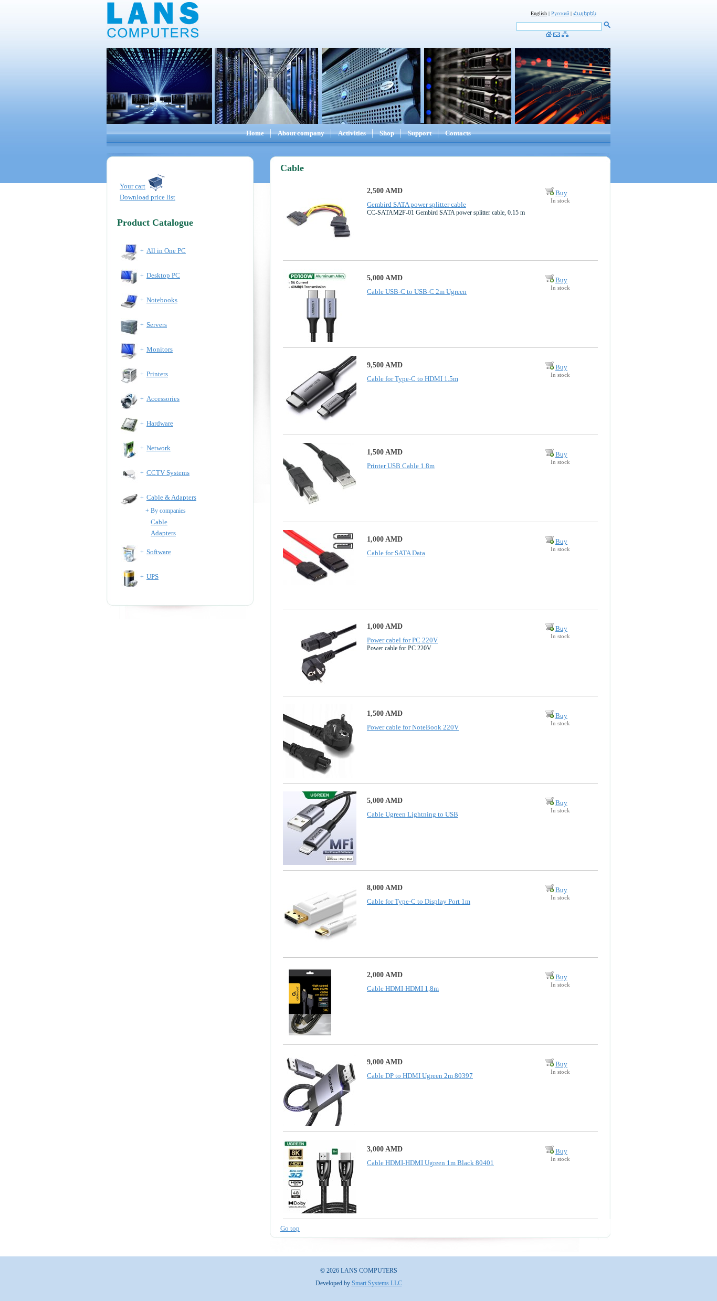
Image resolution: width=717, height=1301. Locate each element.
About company (301, 133)
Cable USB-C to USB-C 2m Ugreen (417, 291)
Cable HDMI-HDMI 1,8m (403, 988)
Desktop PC (163, 275)
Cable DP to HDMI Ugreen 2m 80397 (420, 1076)
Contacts (458, 133)
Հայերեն (584, 13)
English (539, 13)
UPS (152, 576)
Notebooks (161, 300)
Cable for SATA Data (396, 553)
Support (419, 133)
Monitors (159, 349)
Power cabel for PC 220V (402, 640)
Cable (159, 522)
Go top (290, 1228)
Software (158, 552)
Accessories (163, 399)
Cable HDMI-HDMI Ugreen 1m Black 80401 (430, 1163)
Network (158, 448)
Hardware (159, 423)
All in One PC (166, 251)
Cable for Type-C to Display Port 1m (418, 901)
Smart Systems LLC (377, 1283)
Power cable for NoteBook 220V (413, 727)
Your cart (132, 186)
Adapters (163, 533)
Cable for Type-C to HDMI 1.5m (412, 379)
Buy (561, 193)
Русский (560, 13)
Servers (156, 325)
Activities (352, 133)
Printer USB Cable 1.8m (401, 466)
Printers (157, 374)
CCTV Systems (167, 473)
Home (255, 133)
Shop (386, 133)
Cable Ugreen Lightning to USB (412, 814)
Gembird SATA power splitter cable (416, 204)
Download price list (147, 197)
